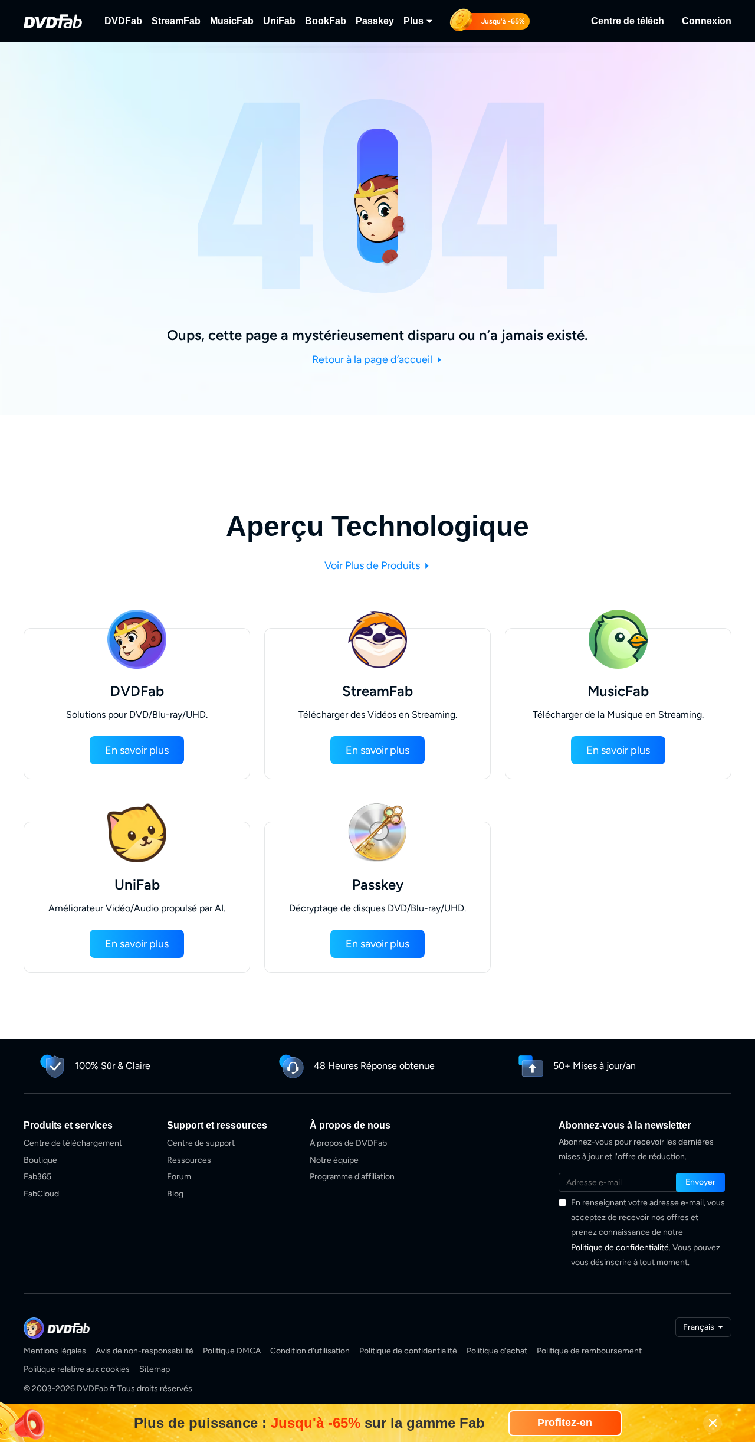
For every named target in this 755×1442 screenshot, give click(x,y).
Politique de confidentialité (620, 1247)
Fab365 (37, 1177)
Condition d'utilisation (310, 1351)
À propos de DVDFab (348, 1143)
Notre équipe (334, 1160)
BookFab (325, 21)
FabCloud (41, 1194)
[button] (137, 750)
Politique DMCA (232, 1351)
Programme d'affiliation (352, 1177)
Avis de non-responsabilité (144, 1351)
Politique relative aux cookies (77, 1369)
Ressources (189, 1160)
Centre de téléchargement (73, 1143)
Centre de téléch (627, 21)
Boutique (40, 1160)
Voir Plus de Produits (373, 565)
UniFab (279, 21)
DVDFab (123, 21)
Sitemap (154, 1369)
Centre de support (201, 1143)
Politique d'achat (497, 1351)
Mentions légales (55, 1351)
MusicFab (232, 21)
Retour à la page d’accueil (373, 359)
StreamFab (176, 21)
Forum (179, 1177)
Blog (175, 1194)
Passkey (375, 21)
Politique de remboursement (589, 1351)
